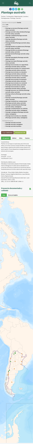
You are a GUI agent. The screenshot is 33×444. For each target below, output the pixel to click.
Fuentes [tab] (27, 138)
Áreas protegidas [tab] (13, 195)
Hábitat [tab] (14, 138)
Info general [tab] (5, 138)
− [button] (2, 201)
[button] (10, 9)
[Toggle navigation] (3, 3)
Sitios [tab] (20, 138)
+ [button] (2, 199)
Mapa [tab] (3, 195)
